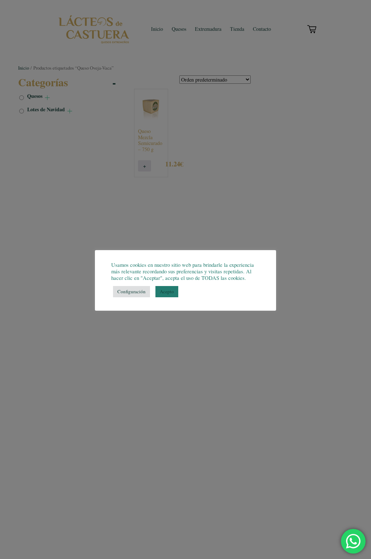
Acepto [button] (167, 291)
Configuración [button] (131, 291)
